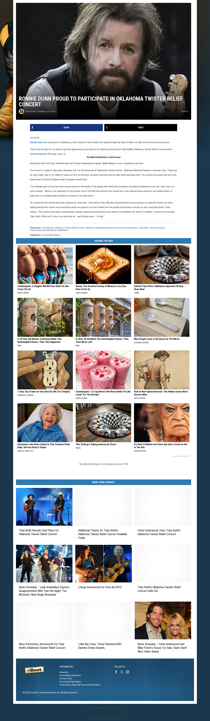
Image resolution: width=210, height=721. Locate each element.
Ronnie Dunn (36, 142)
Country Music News (51, 235)
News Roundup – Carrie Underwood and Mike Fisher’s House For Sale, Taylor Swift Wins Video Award (162, 647)
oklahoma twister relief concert (69, 228)
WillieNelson (63, 230)
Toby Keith (127, 149)
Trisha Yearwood (82, 163)
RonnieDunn (132, 228)
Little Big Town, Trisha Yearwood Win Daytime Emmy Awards (99, 646)
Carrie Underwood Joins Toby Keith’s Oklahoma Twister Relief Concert (159, 532)
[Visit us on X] (123, 672)
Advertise (64, 672)
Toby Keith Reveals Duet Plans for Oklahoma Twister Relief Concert (39, 532)
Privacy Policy (66, 678)
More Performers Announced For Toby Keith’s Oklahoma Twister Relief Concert (42, 646)
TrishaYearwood (37, 230)
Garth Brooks (62, 163)
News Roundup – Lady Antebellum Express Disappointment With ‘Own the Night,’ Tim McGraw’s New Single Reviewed (44, 590)
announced (41, 153)
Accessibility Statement (70, 675)
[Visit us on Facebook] (117, 672)
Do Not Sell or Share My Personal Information (80, 685)
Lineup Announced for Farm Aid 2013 (100, 587)
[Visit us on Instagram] (129, 672)
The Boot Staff (30, 111)
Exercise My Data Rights (70, 682)
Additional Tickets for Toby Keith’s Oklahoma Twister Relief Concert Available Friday (102, 534)
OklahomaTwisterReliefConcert (99, 228)
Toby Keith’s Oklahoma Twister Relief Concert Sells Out (159, 589)
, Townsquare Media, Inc (49, 692)
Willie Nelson (109, 163)
